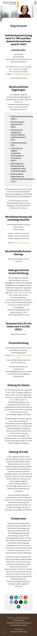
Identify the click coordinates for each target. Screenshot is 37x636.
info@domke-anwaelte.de (21, 74)
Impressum (18, 629)
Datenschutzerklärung (18, 632)
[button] (11, 597)
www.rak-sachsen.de (21, 242)
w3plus (24, 625)
